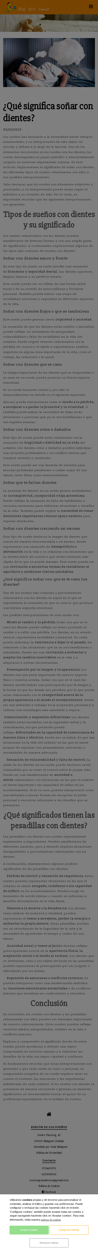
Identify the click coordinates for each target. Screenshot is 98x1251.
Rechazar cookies (49, 1242)
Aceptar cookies (29, 1230)
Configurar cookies (69, 1230)
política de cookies (51, 1219)
